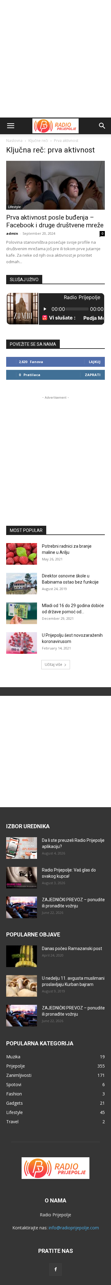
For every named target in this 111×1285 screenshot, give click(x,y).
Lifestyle (14, 207)
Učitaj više (53, 664)
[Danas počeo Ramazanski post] (21, 956)
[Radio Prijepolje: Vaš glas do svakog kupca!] (21, 878)
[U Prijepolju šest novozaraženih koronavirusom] (21, 643)
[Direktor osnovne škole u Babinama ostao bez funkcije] (21, 583)
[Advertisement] (55, 58)
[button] (10, 126)
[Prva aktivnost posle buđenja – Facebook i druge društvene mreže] (55, 185)
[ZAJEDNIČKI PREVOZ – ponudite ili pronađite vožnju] (21, 907)
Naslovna (14, 140)
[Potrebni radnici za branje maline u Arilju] (21, 554)
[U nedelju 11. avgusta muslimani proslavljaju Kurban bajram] (21, 986)
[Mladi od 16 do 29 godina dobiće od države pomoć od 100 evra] (21, 613)
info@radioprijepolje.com (74, 1228)
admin (12, 233)
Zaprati (93, 374)
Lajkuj (95, 361)
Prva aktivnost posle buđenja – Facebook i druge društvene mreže (55, 221)
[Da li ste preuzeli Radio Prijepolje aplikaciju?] (21, 848)
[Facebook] (55, 1269)
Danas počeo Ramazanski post (72, 948)
